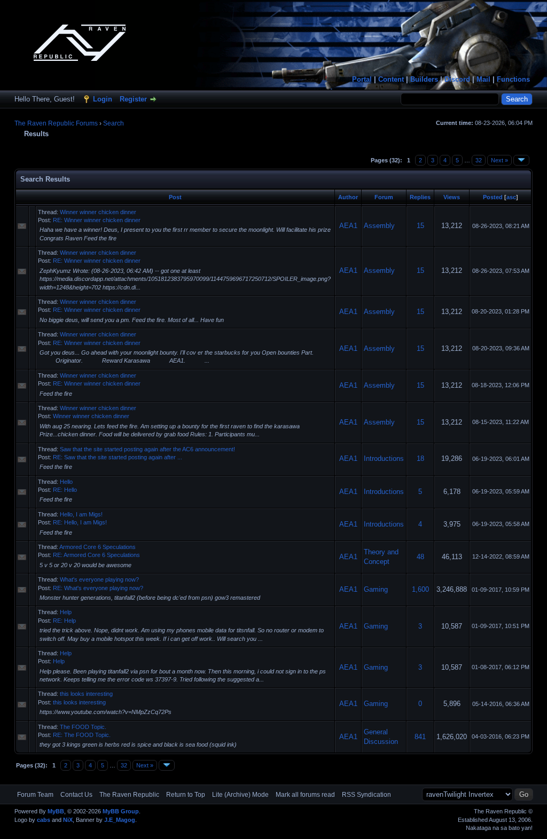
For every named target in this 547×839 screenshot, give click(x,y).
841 (420, 737)
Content (391, 79)
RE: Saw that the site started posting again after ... (117, 457)
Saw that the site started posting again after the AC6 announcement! (147, 449)
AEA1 (348, 226)
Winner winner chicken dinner (98, 212)
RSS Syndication (366, 794)
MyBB (56, 811)
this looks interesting (86, 694)
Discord (457, 79)
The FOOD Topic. (83, 727)
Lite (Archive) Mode (240, 794)
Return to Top (185, 794)
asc (511, 197)
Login (102, 99)
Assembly (379, 226)
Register (133, 99)
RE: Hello (65, 490)
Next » (499, 160)
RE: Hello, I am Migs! (80, 522)
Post (175, 197)
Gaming (376, 589)
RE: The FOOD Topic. (82, 735)
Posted (493, 197)
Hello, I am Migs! (81, 514)
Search (113, 123)
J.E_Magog (119, 820)
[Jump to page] (521, 160)
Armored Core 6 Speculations (97, 547)
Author (348, 197)
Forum (383, 197)
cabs (43, 820)
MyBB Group (121, 811)
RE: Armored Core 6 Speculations (96, 555)
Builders (424, 79)
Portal (362, 79)
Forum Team (35, 794)
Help (66, 612)
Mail (483, 79)
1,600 (420, 589)
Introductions (384, 458)
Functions (513, 79)
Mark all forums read (305, 794)
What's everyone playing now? (99, 579)
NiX (68, 820)
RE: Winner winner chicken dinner (96, 220)
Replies (420, 197)
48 (420, 557)
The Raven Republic (129, 794)
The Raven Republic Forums (56, 123)
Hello (66, 482)
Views (451, 197)
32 (478, 160)
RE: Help (64, 620)
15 (420, 226)
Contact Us (76, 794)
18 (420, 458)
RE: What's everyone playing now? (98, 588)
